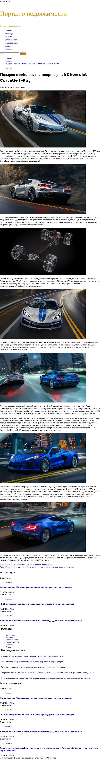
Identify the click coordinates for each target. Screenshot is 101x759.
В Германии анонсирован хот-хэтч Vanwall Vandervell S (26, 564)
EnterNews (39, 758)
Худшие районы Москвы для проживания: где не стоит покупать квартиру (36, 587)
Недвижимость (11, 42)
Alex (2, 87)
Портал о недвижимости (33, 13)
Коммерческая (11, 39)
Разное (8, 46)
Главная (8, 30)
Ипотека (8, 36)
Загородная (9, 33)
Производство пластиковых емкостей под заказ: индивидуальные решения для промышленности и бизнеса (45, 678)
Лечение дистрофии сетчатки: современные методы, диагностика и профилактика (41, 620)
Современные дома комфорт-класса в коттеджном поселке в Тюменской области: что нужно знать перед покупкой (48, 672)
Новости (8, 49)
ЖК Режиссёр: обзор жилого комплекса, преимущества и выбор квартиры (37, 604)
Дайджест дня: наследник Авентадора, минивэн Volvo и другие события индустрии (37, 567)
